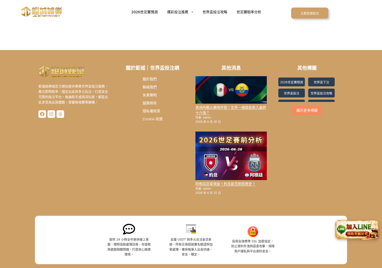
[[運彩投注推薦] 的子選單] (193, 12)
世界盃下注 (321, 82)
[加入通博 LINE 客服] (357, 231)
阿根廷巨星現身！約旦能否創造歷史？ (225, 184)
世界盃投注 (291, 93)
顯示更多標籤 (307, 110)
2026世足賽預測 (291, 82)
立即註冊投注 (309, 13)
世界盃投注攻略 (321, 93)
